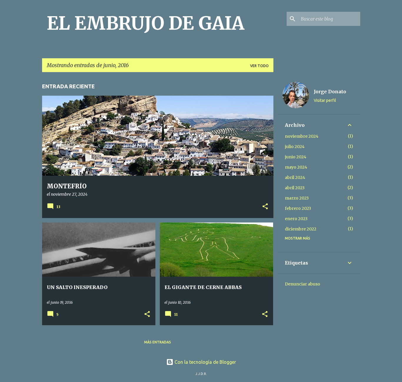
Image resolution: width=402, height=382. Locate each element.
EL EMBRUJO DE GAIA (145, 23)
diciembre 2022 (300, 229)
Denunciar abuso (302, 284)
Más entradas (157, 342)
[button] (265, 207)
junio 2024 (295, 157)
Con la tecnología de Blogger (204, 362)
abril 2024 (295, 177)
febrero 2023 (298, 208)
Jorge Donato (330, 91)
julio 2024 (295, 146)
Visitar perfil (325, 100)
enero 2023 (296, 218)
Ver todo (259, 66)
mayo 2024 (296, 167)
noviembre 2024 (301, 136)
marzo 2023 (297, 198)
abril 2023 (295, 187)
